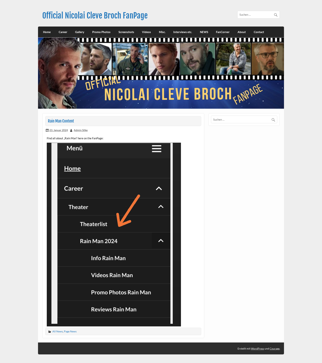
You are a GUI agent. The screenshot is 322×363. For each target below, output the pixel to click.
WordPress (257, 348)
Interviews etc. (182, 32)
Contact (259, 32)
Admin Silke (81, 130)
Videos (146, 32)
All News (57, 331)
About (242, 32)
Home (47, 32)
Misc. (162, 32)
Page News (70, 331)
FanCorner (223, 32)
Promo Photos (101, 32)
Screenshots (126, 32)
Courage (275, 348)
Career (63, 32)
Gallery (79, 32)
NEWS (204, 32)
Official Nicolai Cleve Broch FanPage (95, 15)
